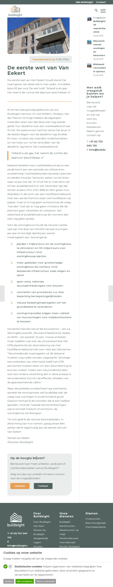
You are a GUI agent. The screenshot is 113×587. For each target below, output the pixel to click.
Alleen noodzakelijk (45, 581)
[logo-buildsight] (15, 10)
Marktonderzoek (68, 538)
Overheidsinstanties (96, 527)
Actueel (37, 546)
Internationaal (67, 542)
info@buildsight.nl (18, 545)
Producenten (92, 518)
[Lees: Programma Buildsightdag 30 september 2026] (89, 18)
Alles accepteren (24, 581)
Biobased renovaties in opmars (99, 68)
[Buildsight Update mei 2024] (2, 294)
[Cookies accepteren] (5, 566)
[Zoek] (95, 10)
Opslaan (9, 581)
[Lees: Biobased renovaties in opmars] (89, 65)
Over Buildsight (41, 521)
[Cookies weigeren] (10, 566)
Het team (38, 526)
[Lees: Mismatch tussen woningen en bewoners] (89, 42)
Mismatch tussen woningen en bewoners (99, 48)
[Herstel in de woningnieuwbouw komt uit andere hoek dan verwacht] (110, 294)
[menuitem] (84, 2)
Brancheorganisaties (96, 523)
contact (92, 135)
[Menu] (102, 10)
